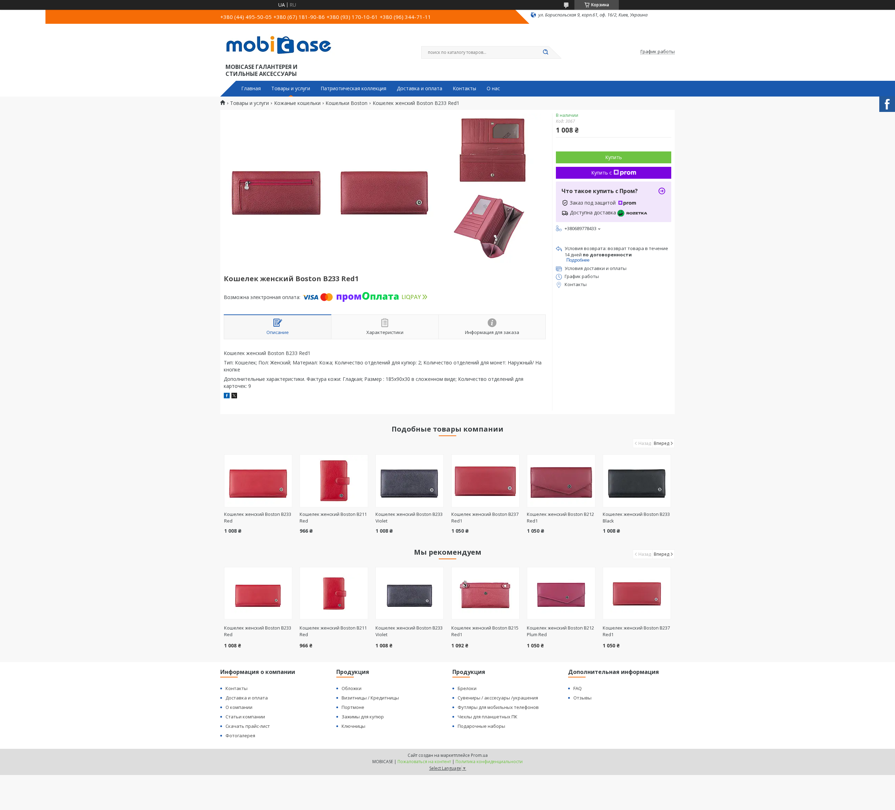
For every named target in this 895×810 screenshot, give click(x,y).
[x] (234, 396)
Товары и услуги (290, 88)
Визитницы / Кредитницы (370, 698)
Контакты (464, 88)
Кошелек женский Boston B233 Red (257, 631)
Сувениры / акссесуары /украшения (498, 698)
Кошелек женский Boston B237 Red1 (636, 631)
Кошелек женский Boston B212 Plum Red (560, 631)
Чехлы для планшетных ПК (487, 716)
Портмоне (353, 707)
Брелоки (467, 688)
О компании (238, 707)
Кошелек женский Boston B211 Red (333, 631)
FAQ (577, 688)
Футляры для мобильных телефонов (498, 707)
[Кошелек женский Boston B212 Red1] (561, 480)
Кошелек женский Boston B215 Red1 (484, 631)
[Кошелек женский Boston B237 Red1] (485, 480)
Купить (613, 157)
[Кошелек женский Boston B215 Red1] (485, 593)
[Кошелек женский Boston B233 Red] (258, 480)
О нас (493, 88)
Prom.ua (479, 755)
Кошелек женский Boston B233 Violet (409, 631)
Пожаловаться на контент (424, 762)
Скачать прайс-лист (247, 726)
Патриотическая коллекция (353, 88)
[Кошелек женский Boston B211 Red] (334, 480)
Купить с (601, 172)
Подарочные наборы (481, 726)
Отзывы (582, 698)
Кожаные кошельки (297, 103)
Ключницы (353, 726)
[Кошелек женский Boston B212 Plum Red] (561, 593)
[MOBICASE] (281, 44)
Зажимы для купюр (363, 716)
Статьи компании (245, 716)
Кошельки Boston (346, 103)
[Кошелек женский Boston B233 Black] (637, 480)
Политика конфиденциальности (489, 762)
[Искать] (545, 52)
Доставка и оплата (419, 88)
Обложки (351, 688)
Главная (251, 88)
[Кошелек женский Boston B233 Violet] (409, 480)
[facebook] (227, 396)
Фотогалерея (240, 735)
